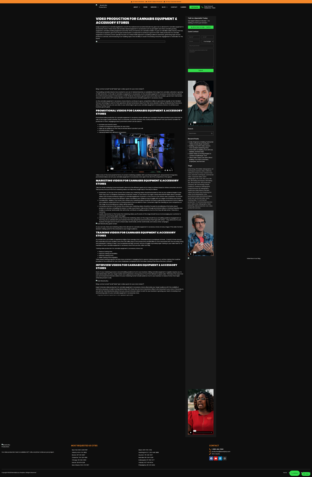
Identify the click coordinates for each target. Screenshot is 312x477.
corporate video (197, 177)
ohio (205, 194)
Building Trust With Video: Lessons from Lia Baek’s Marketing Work (199, 147)
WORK (145, 7)
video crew (194, 204)
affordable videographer (203, 169)
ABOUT (136, 7)
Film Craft (199, 179)
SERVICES (154, 7)
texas (207, 198)
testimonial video (199, 198)
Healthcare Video (193, 190)
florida (207, 184)
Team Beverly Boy (109, 291)
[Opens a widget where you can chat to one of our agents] (305, 474)
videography (203, 204)
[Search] (207, 133)
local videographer (198, 194)
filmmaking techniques (198, 181)
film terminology (200, 184)
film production (195, 182)
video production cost (202, 206)
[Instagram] (225, 458)
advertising (191, 169)
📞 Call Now (294, 473)
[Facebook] (211, 458)
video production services (200, 207)
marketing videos (121, 189)
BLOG (164, 7)
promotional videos (206, 196)
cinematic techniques (198, 175)
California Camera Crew (195, 173)
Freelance (191, 186)
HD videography (204, 188)
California (208, 171)
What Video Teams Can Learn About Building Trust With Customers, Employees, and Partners (200, 159)
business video (200, 171)
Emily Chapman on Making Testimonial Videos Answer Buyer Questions (201, 143)
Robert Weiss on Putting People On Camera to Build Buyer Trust (200, 155)
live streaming (204, 192)
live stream (196, 192)
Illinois (201, 190)
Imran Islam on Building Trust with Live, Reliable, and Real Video (201, 151)
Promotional (100, 117)
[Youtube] (216, 458)
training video (192, 200)
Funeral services (193, 188)
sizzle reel (191, 198)
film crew (206, 179)
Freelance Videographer (202, 186)
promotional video (193, 196)
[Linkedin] (220, 458)
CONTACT (174, 7)
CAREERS (183, 7)
